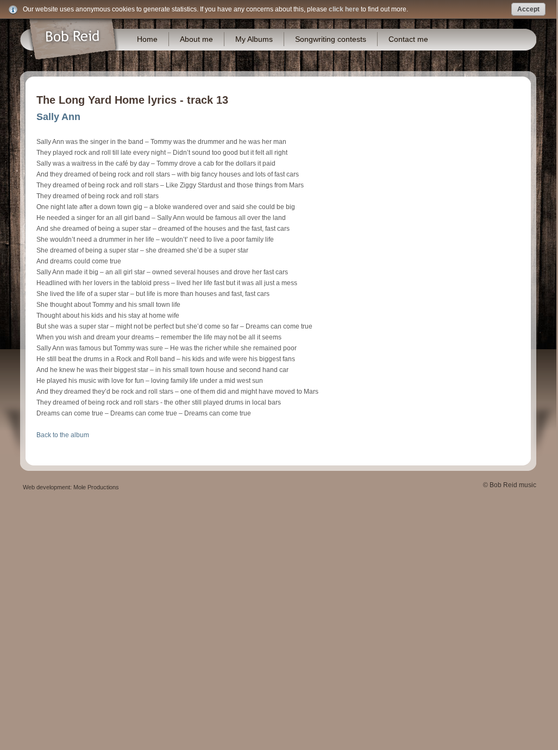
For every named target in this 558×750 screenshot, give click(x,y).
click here (344, 9)
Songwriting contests (330, 39)
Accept (528, 9)
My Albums (254, 39)
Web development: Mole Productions (71, 487)
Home (147, 39)
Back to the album (62, 435)
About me (196, 39)
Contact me (408, 39)
